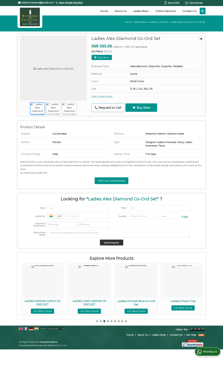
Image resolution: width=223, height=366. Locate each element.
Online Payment (166, 11)
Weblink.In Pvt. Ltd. (57, 345)
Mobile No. (40, 216)
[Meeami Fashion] (30, 17)
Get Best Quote (42, 311)
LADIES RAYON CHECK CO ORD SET (42, 302)
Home (104, 11)
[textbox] (169, 216)
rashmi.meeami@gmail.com (38, 2)
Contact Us (189, 11)
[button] (71, 2)
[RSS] (201, 334)
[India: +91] (51, 216)
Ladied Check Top (183, 301)
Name (43, 208)
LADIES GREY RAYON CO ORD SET (89, 302)
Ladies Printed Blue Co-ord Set (136, 302)
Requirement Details (40, 233)
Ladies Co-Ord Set (158, 22)
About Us (121, 11)
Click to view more (101, 96)
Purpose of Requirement (40, 224)
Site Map (191, 334)
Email (123, 208)
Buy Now (103, 57)
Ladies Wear (140, 11)
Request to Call (109, 107)
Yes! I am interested (111, 180)
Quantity (122, 216)
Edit (185, 216)
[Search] (203, 11)
